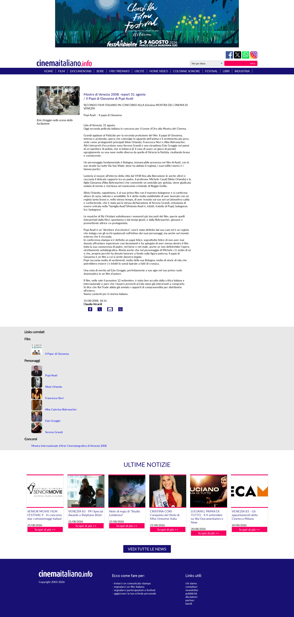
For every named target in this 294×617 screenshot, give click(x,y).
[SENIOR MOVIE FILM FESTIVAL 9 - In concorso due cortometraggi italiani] (45, 491)
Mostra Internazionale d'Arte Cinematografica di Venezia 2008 (69, 445)
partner (189, 600)
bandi (188, 603)
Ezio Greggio (52, 420)
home (48, 71)
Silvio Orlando (53, 386)
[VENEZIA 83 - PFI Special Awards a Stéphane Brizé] (86, 491)
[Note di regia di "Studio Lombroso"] (126, 491)
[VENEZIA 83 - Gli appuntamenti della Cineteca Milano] (249, 491)
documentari (80, 71)
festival (211, 71)
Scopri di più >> (45, 529)
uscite (139, 71)
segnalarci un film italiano (129, 586)
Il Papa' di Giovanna (56, 353)
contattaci (191, 586)
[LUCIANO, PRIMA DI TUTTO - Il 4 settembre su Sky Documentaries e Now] (208, 491)
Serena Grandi (53, 432)
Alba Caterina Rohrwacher (60, 409)
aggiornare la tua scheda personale (135, 593)
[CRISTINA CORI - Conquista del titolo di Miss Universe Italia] (167, 491)
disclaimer (191, 596)
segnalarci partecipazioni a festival (134, 590)
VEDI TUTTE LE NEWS (147, 549)
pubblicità (191, 593)
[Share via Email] (110, 310)
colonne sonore (186, 71)
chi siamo (191, 583)
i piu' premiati (119, 71)
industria (242, 71)
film (61, 71)
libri (226, 71)
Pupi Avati (50, 375)
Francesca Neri (54, 398)
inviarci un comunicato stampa (132, 583)
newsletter (191, 590)
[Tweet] (238, 57)
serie (100, 71)
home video (158, 71)
